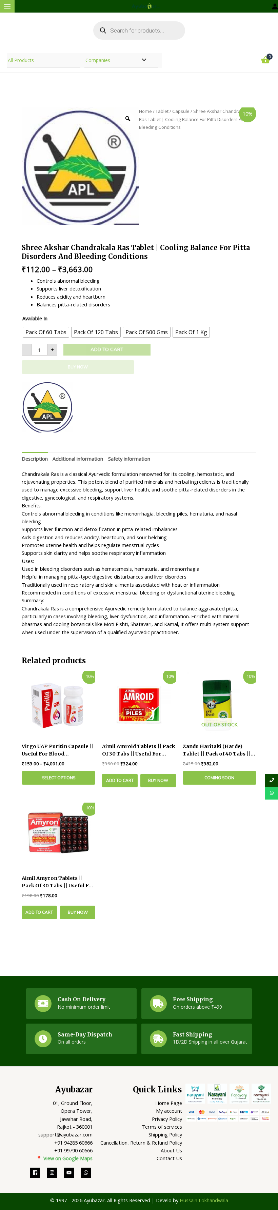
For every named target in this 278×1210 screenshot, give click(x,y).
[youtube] (72, 1173)
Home (145, 111)
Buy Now (78, 367)
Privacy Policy (167, 1118)
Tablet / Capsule (173, 111)
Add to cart (107, 349)
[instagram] (55, 1173)
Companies (97, 60)
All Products (21, 60)
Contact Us (169, 1158)
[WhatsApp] (271, 793)
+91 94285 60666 (73, 1142)
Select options (58, 778)
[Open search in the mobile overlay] (139, 30)
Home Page (168, 1103)
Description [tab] (35, 458)
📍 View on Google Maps (64, 1158)
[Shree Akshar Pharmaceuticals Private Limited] (47, 407)
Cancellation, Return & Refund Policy (141, 1142)
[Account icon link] (275, 6)
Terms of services (162, 1126)
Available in (34, 318)
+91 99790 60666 (73, 1150)
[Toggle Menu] (142, 60)
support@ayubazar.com (65, 1134)
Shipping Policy (165, 1134)
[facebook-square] (38, 1173)
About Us (171, 1150)
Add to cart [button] (120, 780)
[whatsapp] (87, 1173)
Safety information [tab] (129, 458)
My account (169, 1110)
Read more (219, 778)
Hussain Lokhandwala (204, 1200)
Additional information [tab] (78, 458)
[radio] (46, 332)
